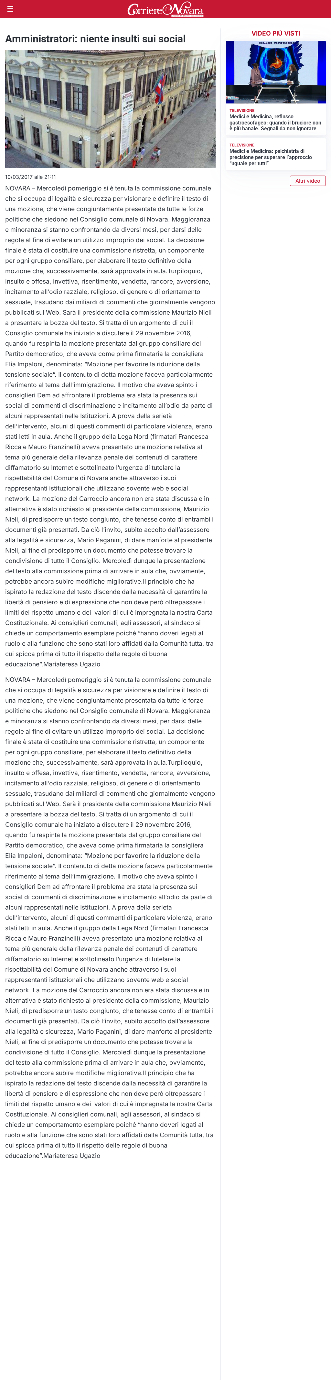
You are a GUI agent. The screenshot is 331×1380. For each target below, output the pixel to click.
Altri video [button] (307, 181)
